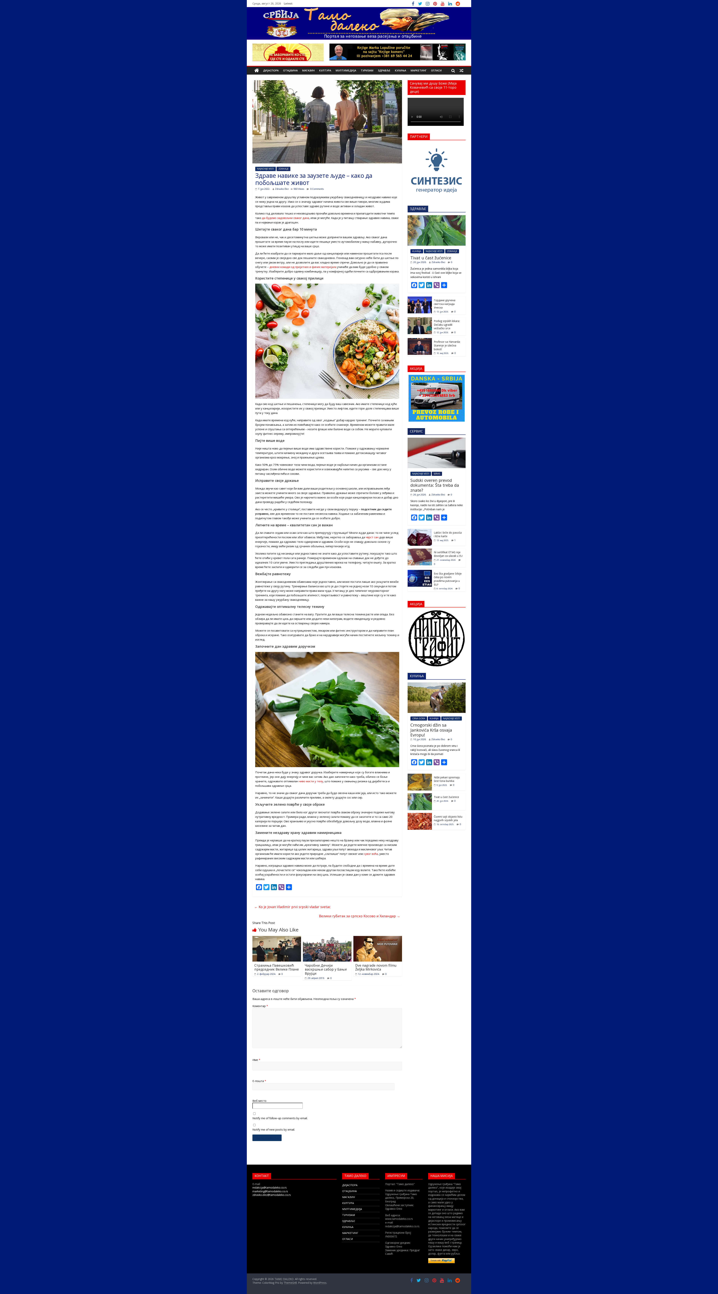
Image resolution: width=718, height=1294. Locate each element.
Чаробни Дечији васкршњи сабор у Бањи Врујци (326, 969)
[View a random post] (461, 70)
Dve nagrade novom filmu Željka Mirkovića (376, 967)
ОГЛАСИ (436, 70)
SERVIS (437, 473)
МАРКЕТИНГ (418, 70)
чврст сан (372, 537)
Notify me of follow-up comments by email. (280, 1118)
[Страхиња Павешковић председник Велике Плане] (276, 938)
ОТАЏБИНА (290, 70)
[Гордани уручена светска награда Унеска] (420, 298)
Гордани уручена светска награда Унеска (444, 303)
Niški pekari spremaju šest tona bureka (447, 779)
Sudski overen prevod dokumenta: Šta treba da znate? (434, 485)
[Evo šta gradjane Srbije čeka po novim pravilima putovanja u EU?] (420, 572)
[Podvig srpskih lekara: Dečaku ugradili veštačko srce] (420, 319)
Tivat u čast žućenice (430, 257)
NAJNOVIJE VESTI (265, 168)
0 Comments (317, 189)
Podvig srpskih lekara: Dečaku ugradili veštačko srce (447, 324)
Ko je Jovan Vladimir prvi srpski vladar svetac (292, 907)
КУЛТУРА (325, 70)
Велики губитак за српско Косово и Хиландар (359, 916)
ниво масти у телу (311, 781)
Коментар (260, 1006)
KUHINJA (416, 251)
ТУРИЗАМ (367, 70)
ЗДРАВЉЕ (384, 70)
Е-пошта (259, 1081)
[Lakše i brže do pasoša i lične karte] (420, 531)
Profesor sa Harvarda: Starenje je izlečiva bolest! (447, 345)
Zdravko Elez (282, 189)
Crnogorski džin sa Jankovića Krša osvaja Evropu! (431, 730)
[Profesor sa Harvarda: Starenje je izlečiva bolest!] (420, 340)
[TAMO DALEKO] (256, 71)
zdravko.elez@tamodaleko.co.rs (271, 1195)
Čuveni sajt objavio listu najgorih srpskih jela (448, 818)
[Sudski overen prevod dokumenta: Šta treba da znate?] (437, 439)
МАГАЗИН (308, 70)
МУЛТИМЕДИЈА (346, 70)
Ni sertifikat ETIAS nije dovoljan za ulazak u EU (448, 554)
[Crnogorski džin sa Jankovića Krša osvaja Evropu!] (437, 684)
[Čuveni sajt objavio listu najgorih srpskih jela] (420, 815)
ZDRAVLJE (283, 168)
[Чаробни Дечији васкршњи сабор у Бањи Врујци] (327, 938)
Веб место (259, 1101)
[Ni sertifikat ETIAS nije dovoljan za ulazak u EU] (420, 550)
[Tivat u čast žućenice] (437, 217)
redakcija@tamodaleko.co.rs (269, 1187)
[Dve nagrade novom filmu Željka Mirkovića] (377, 938)
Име (256, 1060)
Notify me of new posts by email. (273, 1129)
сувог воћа (371, 854)
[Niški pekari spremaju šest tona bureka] (420, 775)
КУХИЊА (400, 70)
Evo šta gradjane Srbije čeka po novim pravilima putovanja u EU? (448, 579)
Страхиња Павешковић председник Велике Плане (276, 967)
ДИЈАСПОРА (271, 70)
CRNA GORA (418, 718)
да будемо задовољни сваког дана (285, 218)
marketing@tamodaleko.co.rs (270, 1191)
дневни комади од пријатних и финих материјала (302, 267)
